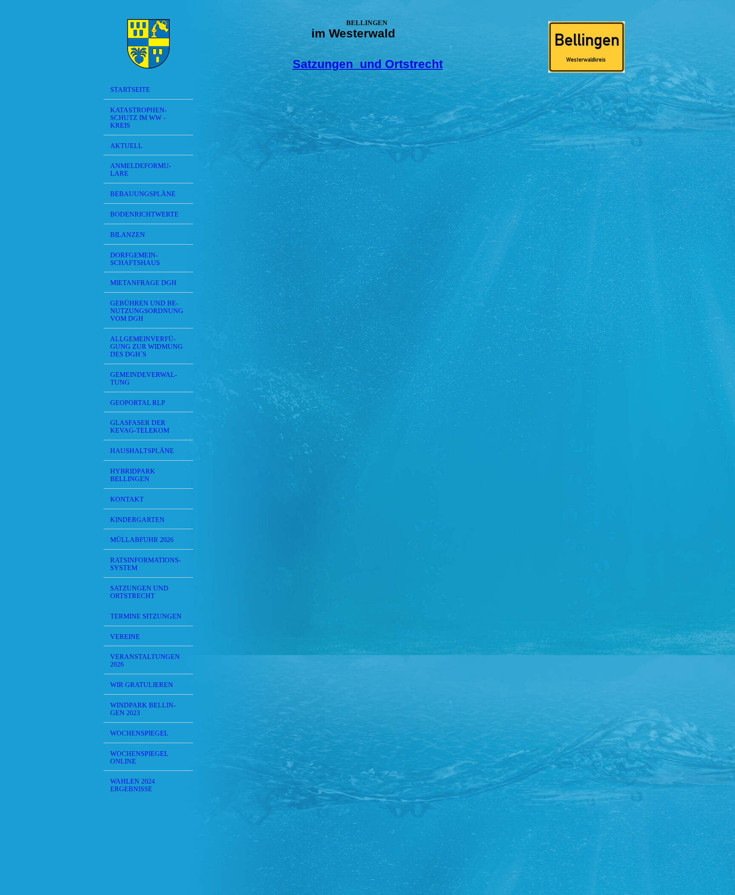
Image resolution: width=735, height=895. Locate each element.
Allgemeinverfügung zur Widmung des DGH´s (146, 346)
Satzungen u (330, 64)
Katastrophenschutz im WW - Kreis (138, 117)
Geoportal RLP (137, 402)
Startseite (130, 89)
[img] (148, 43)
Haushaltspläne (142, 450)
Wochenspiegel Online (139, 757)
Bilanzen (127, 234)
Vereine (125, 636)
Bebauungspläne (143, 193)
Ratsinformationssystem (145, 563)
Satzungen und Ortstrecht (139, 591)
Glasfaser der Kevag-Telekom (139, 426)
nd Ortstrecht (405, 64)
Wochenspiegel (139, 733)
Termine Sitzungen (146, 616)
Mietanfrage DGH (143, 282)
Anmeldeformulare (140, 169)
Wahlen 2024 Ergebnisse (132, 785)
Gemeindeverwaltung (143, 378)
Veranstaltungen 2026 (145, 660)
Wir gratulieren (141, 684)
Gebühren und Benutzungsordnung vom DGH (146, 310)
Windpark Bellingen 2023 (143, 708)
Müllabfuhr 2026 (142, 539)
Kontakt (127, 499)
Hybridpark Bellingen (132, 474)
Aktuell (126, 145)
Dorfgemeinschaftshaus (135, 258)
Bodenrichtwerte (144, 214)
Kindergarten (137, 519)
